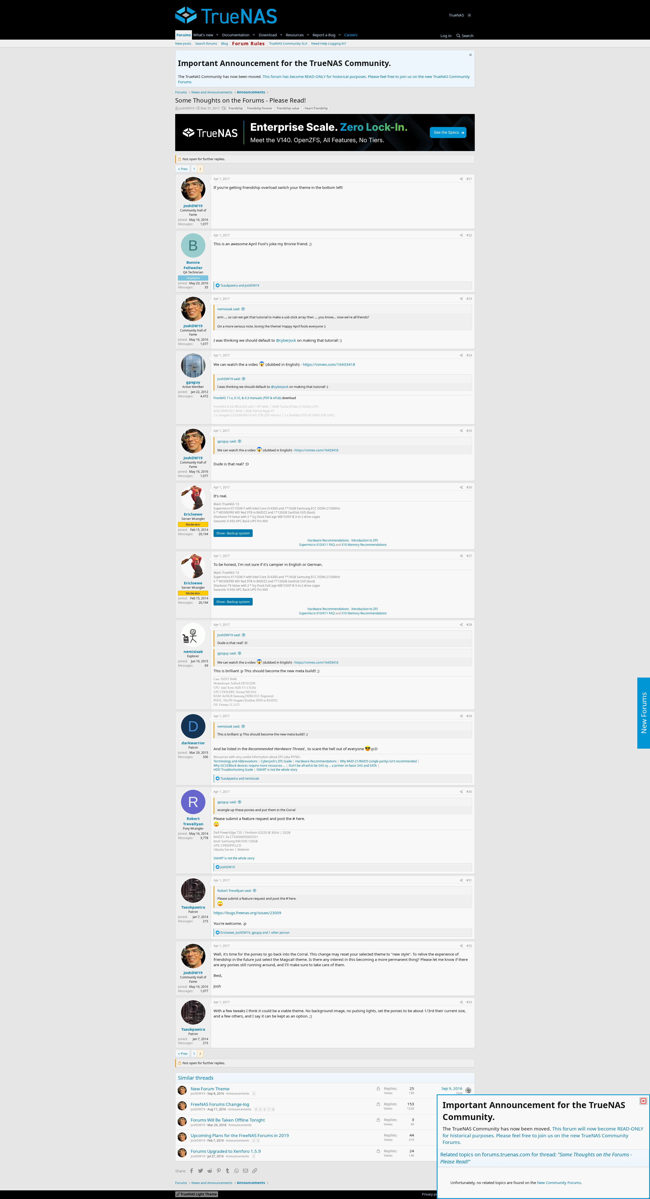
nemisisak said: (228, 309)
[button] (217, 35)
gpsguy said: (226, 441)
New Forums (643, 713)
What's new (203, 34)
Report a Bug (324, 34)
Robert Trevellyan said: (234, 890)
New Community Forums (559, 1182)
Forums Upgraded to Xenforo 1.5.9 (226, 1151)
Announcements (237, 1093)
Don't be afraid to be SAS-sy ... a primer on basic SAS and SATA (333, 765)
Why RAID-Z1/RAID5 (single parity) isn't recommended (378, 761)
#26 (469, 487)
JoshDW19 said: (228, 378)
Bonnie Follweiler (193, 265)
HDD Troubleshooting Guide (233, 769)
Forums (183, 34)
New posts (183, 43)
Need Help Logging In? (328, 43)
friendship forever (259, 108)
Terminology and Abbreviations (235, 761)
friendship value (288, 108)
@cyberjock (286, 340)
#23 (469, 299)
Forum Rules (248, 43)
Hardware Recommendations (328, 540)
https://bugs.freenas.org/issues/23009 (247, 912)
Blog (224, 43)
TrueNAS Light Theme (198, 1194)
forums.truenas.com (506, 1154)
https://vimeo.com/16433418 (329, 364)
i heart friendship (316, 108)
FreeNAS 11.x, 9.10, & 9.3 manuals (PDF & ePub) (247, 398)
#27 (469, 556)
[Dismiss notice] (470, 55)
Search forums (206, 43)
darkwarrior (193, 742)
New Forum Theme (210, 1089)
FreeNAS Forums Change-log (220, 1104)
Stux (459, 1093)
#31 (469, 880)
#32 (469, 946)
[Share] (461, 179)
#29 (469, 716)
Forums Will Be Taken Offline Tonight (228, 1120)
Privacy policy (432, 1194)
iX (469, 15)
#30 (469, 792)
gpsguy (193, 382)
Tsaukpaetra (193, 907)
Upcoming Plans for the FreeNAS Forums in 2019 (240, 1135)
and (239, 285)
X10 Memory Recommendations (364, 545)
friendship (236, 108)
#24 (469, 355)
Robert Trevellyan (193, 821)
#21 (469, 179)
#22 (469, 235)
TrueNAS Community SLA (288, 43)
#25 (469, 431)
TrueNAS (456, 15)
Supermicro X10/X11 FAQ (317, 545)
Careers (351, 34)
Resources (295, 34)
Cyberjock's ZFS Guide (276, 761)
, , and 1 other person (254, 932)
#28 (469, 624)
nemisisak (193, 651)
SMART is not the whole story (276, 769)
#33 (469, 1002)
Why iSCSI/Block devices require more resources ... (249, 765)
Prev (184, 169)
